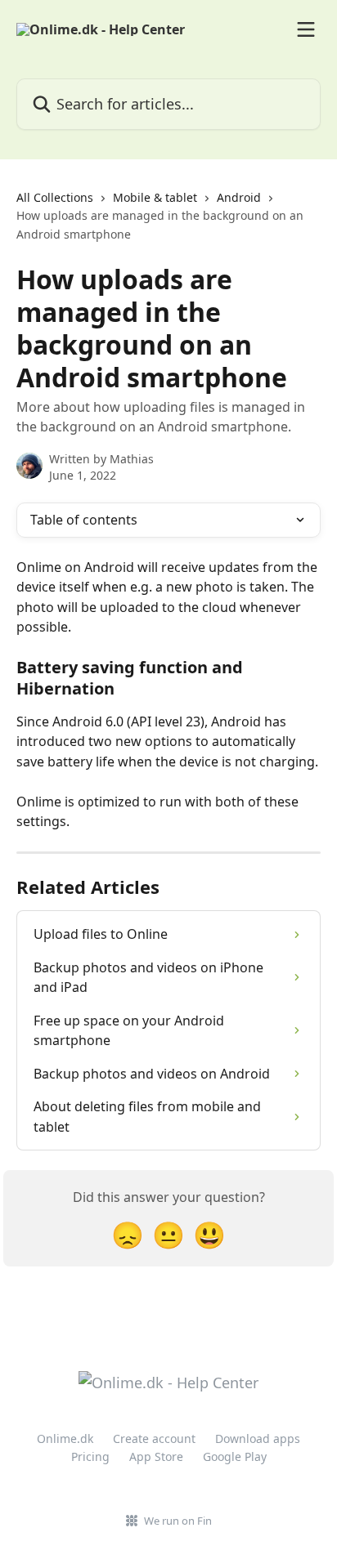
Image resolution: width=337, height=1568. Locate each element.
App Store (156, 1456)
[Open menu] (306, 29)
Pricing (90, 1456)
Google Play (235, 1456)
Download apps (257, 1438)
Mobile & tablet (155, 197)
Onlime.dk (65, 1438)
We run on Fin (178, 1520)
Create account (154, 1438)
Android (239, 197)
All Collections (54, 197)
